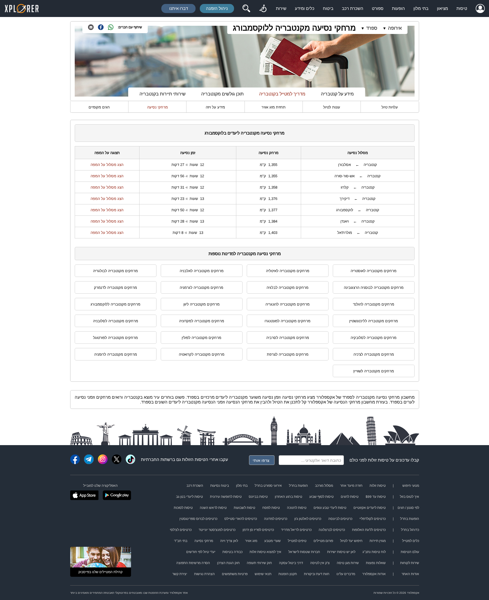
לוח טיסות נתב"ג (374, 552)
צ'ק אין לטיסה (320, 563)
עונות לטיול (331, 107)
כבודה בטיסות (232, 552)
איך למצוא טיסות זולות (265, 552)
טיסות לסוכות (183, 508)
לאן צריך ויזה (229, 541)
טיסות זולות (378, 460)
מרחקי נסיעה (157, 107)
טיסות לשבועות (244, 508)
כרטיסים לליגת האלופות (369, 530)
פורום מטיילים (323, 541)
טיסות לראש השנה (213, 508)
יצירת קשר (179, 574)
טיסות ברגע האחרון (288, 497)
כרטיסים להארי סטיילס (240, 519)
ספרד (371, 28)
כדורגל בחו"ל (410, 530)
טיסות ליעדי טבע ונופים (330, 508)
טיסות (461, 8)
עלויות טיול (389, 107)
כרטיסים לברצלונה (332, 530)
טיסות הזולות (193, 459)
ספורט (377, 8)
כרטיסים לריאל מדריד (296, 530)
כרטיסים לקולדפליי (372, 519)
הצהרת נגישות (204, 574)
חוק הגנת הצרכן (228, 563)
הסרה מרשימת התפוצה (193, 563)
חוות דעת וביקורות (316, 574)
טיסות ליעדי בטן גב (189, 497)
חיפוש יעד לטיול (351, 541)
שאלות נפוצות (376, 563)
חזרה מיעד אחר (351, 486)
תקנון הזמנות (287, 574)
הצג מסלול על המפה (107, 165)
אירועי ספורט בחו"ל (268, 486)
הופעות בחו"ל (298, 486)
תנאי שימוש (263, 574)
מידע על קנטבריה (337, 93)
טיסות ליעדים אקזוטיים (369, 508)
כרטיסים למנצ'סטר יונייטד (217, 530)
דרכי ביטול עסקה (291, 563)
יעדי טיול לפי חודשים (200, 552)
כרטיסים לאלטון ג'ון (307, 519)
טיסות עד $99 (376, 497)
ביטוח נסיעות (219, 486)
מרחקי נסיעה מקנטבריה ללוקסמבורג (294, 28)
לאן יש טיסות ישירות (341, 552)
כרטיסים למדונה (275, 519)
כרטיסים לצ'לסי (181, 530)
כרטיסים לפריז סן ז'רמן (258, 530)
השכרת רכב (352, 8)
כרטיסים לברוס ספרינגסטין (198, 519)
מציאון (442, 8)
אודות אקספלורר (374, 574)
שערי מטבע (272, 541)
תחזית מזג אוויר (273, 107)
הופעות (398, 8)
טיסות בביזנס (258, 497)
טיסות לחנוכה (296, 508)
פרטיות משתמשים (235, 574)
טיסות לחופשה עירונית (226, 497)
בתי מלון (420, 8)
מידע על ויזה (215, 107)
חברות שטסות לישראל (304, 552)
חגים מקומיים (99, 107)
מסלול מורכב (324, 486)
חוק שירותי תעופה (259, 563)
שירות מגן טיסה (348, 563)
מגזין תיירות (378, 541)
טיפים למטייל (297, 541)
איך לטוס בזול (409, 497)
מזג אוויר (251, 541)
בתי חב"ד (180, 541)
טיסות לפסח (271, 508)
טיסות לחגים (350, 497)
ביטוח (328, 8)
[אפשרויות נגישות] (263, 8)
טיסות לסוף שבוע (321, 497)
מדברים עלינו (345, 574)
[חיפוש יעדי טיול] (246, 8)
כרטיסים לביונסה (340, 519)
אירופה (395, 28)
